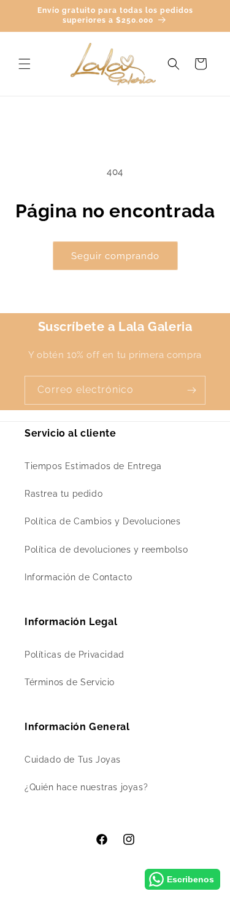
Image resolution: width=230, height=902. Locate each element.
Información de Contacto (78, 577)
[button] (24, 63)
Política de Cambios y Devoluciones (102, 521)
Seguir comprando (115, 256)
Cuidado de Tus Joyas (73, 759)
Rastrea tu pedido (63, 494)
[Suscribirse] (191, 390)
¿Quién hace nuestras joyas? (86, 787)
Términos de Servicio (70, 682)
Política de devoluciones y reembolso (106, 549)
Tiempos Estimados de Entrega (93, 466)
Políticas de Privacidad (75, 654)
